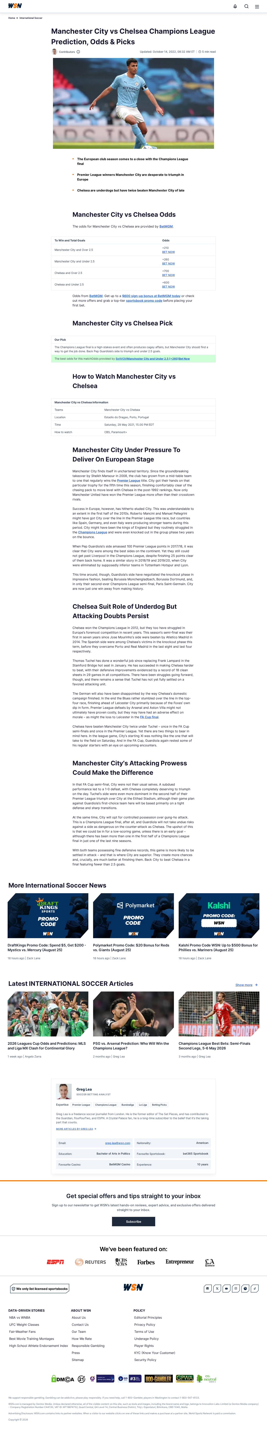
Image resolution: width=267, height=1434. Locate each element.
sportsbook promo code (144, 301)
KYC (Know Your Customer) (154, 1353)
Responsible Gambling (88, 1346)
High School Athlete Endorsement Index (38, 1346)
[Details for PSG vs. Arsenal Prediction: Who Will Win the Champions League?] (133, 1014)
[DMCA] (62, 1379)
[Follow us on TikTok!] (255, 1288)
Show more (244, 985)
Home (11, 17)
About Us (79, 1317)
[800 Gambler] (159, 1379)
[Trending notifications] (235, 6)
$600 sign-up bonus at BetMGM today (151, 296)
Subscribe (133, 1222)
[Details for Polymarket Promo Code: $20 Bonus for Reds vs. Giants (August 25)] (133, 915)
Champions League (92, 532)
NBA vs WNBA (19, 1317)
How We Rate (82, 1339)
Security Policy (145, 1360)
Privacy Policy (144, 1325)
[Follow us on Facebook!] (208, 1288)
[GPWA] (185, 1379)
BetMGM (166, 226)
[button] (257, 6)
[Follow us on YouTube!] (226, 1288)
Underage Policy (146, 1339)
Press (76, 1353)
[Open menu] (257, 6)
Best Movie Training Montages (31, 1339)
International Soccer (31, 17)
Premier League (128, 480)
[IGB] (101, 1379)
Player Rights (144, 1346)
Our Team (79, 1332)
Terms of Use (144, 1332)
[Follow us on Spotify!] (245, 1288)
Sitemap (78, 1360)
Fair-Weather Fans (22, 1332)
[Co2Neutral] (206, 1379)
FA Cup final (149, 717)
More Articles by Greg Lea (74, 1128)
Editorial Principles (148, 1317)
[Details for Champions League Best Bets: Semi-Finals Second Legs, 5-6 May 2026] (219, 1014)
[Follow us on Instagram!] (236, 1288)
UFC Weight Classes (24, 1325)
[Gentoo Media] (129, 1379)
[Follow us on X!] (217, 1288)
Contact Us (80, 1325)
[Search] (246, 6)
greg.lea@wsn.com (117, 1143)
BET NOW (168, 252)
